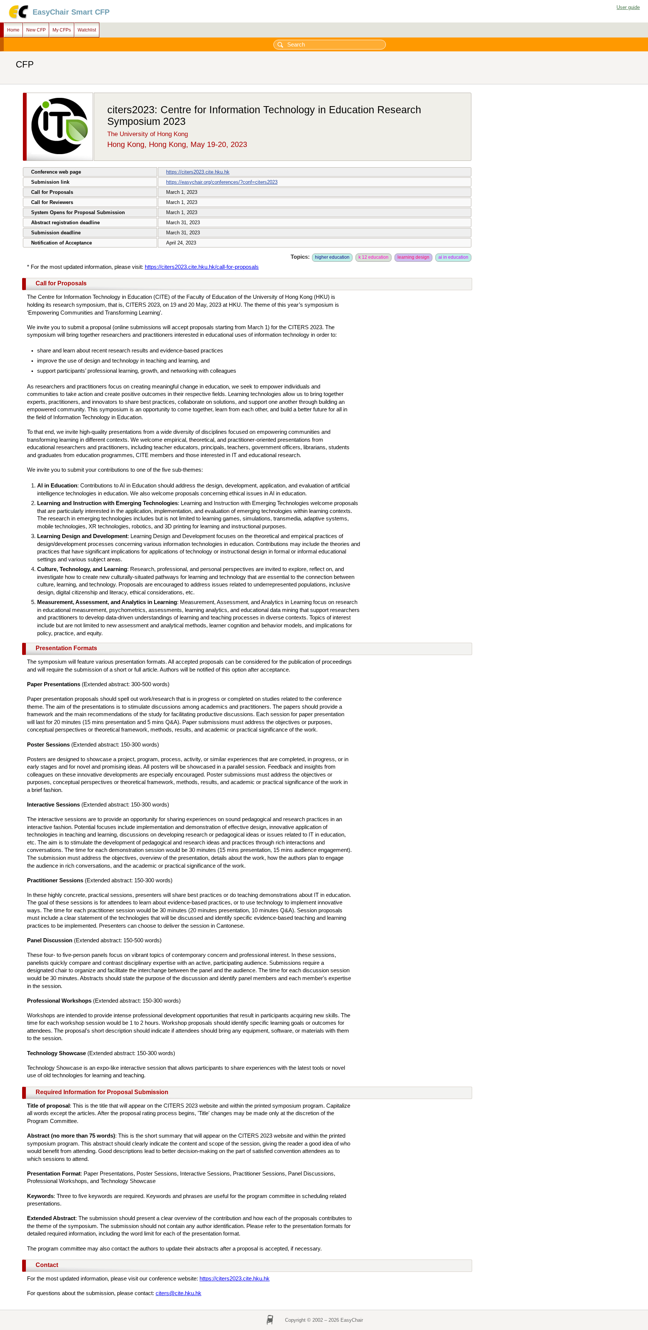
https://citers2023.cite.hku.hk (198, 172)
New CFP (36, 30)
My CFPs (61, 30)
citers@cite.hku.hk (178, 1293)
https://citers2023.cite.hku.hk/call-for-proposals (202, 267)
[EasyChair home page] (18, 18)
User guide (628, 7)
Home (13, 30)
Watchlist (87, 30)
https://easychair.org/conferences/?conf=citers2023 (222, 182)
